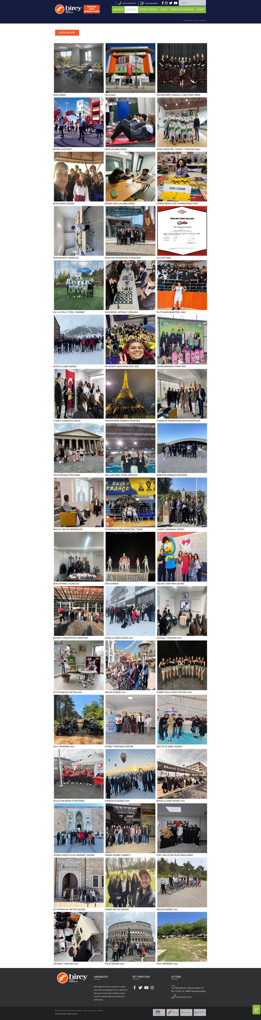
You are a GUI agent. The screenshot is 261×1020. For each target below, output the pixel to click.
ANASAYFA (118, 10)
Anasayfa (187, 20)
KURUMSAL (131, 10)
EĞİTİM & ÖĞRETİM (148, 10)
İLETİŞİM (200, 10)
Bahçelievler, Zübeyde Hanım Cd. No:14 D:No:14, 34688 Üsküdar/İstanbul (188, 989)
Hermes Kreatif (60, 1014)
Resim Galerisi (200, 20)
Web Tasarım (72, 1014)
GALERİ (163, 10)
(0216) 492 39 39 (183, 997)
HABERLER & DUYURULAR (181, 10)
